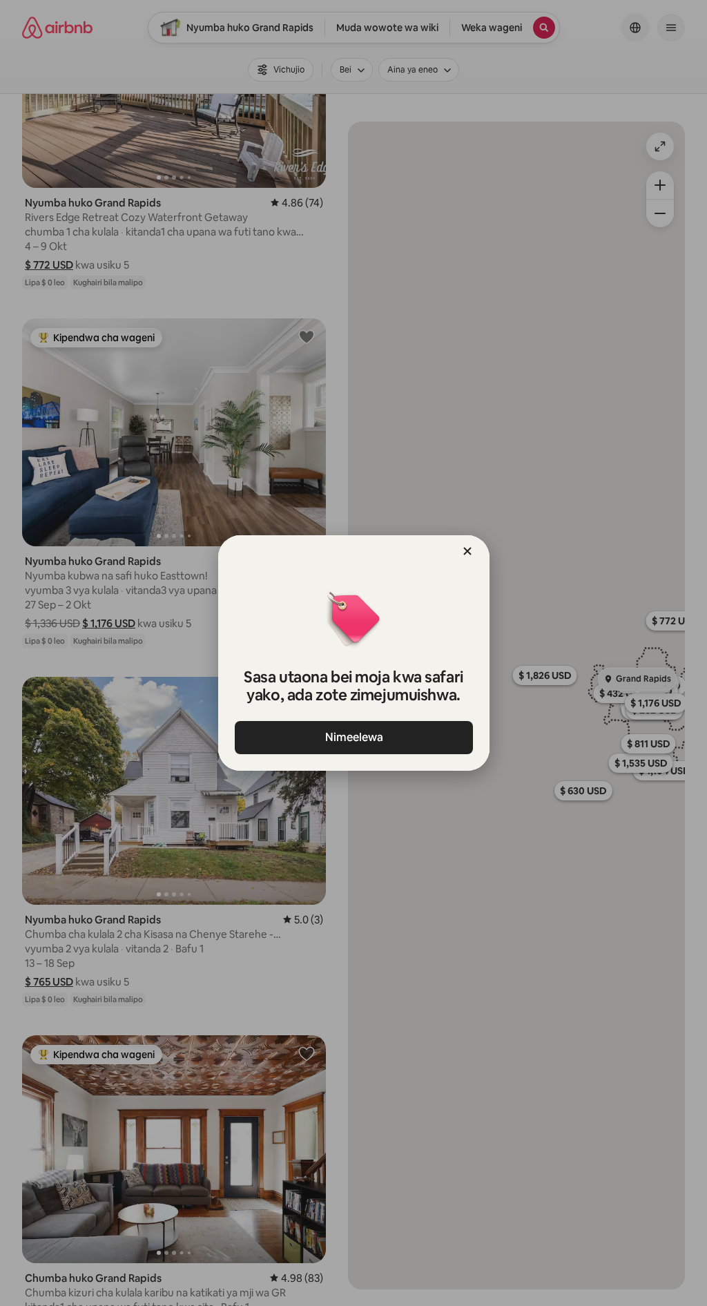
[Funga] (467, 551)
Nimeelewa (353, 737)
